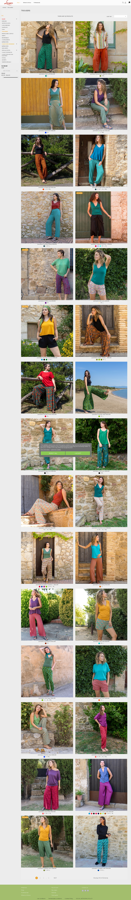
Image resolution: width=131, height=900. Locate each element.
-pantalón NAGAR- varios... (99, 357)
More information (45, 449)
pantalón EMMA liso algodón (99, 74)
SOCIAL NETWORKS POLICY (84, 898)
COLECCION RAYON (7, 52)
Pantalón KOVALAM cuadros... (45, 584)
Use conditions (41, 898)
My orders (54, 890)
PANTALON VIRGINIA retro (45, 868)
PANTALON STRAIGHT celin (99, 868)
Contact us (85, 887)
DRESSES (4, 21)
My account (54, 887)
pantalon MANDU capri (99, 414)
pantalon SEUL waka (45, 811)
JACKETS (4, 59)
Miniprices (24, 887)
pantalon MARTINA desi (45, 755)
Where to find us (25, 895)
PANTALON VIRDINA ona (45, 301)
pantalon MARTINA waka (99, 755)
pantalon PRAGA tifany (99, 187)
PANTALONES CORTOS (7, 33)
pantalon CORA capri (45, 698)
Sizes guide (54, 895)
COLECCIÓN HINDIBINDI (8, 44)
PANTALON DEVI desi (99, 698)
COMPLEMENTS (6, 39)
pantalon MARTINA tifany (44, 244)
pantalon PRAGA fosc (44, 471)
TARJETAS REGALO (6, 62)
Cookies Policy (69, 898)
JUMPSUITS (5, 27)
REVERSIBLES (5, 37)
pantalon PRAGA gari (45, 187)
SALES (3, 19)
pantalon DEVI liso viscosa (45, 357)
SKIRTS (3, 35)
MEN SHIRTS (5, 48)
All (3, 15)
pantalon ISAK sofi (44, 74)
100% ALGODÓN (6, 50)
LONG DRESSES (6, 25)
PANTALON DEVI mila (99, 641)
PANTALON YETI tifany (99, 584)
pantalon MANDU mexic (45, 414)
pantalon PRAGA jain (99, 130)
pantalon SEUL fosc (99, 471)
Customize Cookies (56, 449)
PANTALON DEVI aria (99, 301)
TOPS (3, 29)
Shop (22, 890)
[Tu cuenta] (125, 2)
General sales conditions (55, 898)
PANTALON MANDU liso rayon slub (99, 811)
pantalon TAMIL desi (45, 130)
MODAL (4, 57)
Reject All (53, 453)
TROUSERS (5, 31)
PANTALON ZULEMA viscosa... (99, 244)
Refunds (53, 892)
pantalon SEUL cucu (45, 528)
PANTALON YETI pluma (45, 641)
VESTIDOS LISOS (6, 23)
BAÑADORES (5, 42)
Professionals (24, 892)
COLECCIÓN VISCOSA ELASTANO (7, 55)
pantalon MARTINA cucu (99, 528)
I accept (78, 453)
